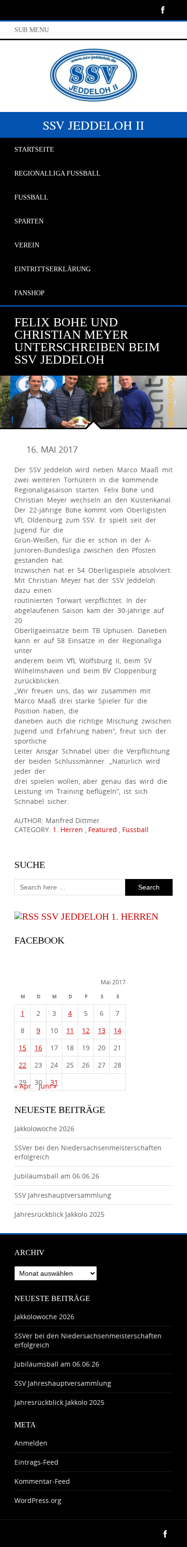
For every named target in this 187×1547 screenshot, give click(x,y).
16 (38, 1047)
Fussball (135, 829)
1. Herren (68, 829)
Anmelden (30, 1442)
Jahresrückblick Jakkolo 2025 (59, 1214)
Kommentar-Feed (42, 1481)
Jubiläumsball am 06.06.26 (56, 1175)
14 (117, 1030)
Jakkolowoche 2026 (44, 1128)
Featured (102, 829)
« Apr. (23, 1086)
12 (86, 1030)
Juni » (48, 1086)
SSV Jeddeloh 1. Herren (99, 916)
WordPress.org (37, 1500)
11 (70, 1030)
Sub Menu (31, 29)
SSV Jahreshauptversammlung (62, 1195)
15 (22, 1047)
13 (101, 1030)
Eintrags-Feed (36, 1462)
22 (22, 1064)
